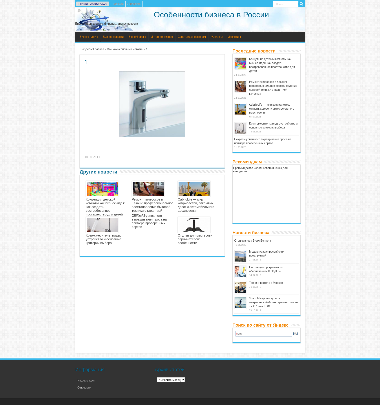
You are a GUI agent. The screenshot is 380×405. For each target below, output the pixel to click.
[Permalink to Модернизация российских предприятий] (241, 256)
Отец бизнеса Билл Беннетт (252, 240)
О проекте (134, 3)
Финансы (217, 36)
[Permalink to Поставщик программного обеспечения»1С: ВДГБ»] (241, 272)
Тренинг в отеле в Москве (266, 282)
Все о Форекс (137, 36)
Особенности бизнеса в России (211, 14)
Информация (86, 380)
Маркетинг (234, 36)
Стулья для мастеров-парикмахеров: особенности (195, 239)
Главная (118, 3)
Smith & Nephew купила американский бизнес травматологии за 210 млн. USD (273, 302)
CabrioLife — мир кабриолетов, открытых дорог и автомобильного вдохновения (196, 204)
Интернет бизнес (162, 36)
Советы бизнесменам (192, 36)
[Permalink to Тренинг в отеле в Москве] (241, 287)
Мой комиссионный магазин (125, 49)
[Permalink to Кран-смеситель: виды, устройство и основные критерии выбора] (241, 128)
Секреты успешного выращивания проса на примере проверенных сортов (149, 221)
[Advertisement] (152, 151)
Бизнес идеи (89, 36)
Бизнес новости (113, 36)
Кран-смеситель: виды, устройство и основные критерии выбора (103, 239)
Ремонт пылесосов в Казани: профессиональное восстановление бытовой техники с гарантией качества (152, 206)
